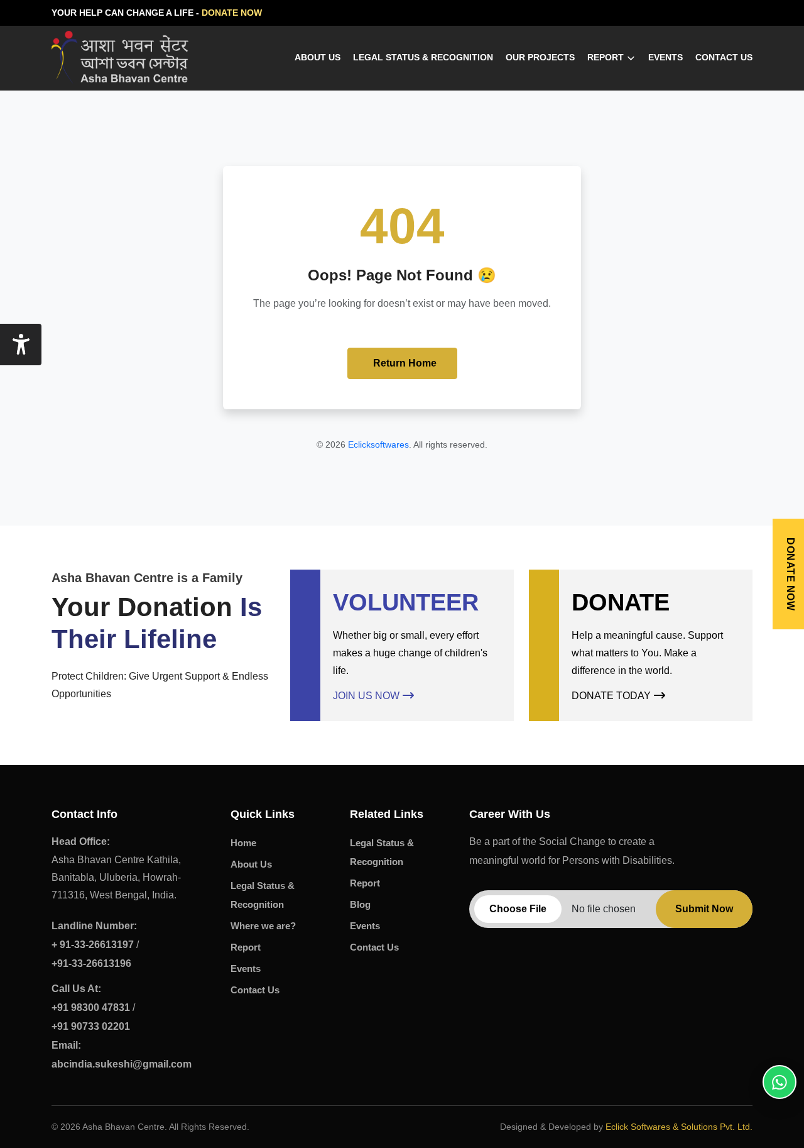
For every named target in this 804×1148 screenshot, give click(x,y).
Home (243, 842)
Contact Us (723, 57)
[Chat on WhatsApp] (779, 1082)
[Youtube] (745, 13)
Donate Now (790, 574)
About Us (317, 57)
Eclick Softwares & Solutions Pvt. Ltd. (679, 1127)
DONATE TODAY (611, 695)
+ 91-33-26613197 (93, 944)
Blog (360, 904)
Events (665, 57)
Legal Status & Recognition (423, 57)
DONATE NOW (232, 13)
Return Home (405, 363)
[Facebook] (720, 13)
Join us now (366, 695)
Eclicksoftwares (378, 444)
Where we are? (263, 925)
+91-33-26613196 (91, 963)
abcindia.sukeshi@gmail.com (122, 1054)
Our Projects (540, 57)
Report (605, 57)
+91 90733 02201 (91, 1026)
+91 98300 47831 (91, 1007)
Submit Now (704, 908)
